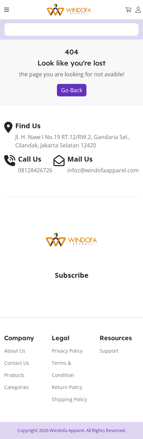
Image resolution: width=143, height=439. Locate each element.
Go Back (71, 90)
